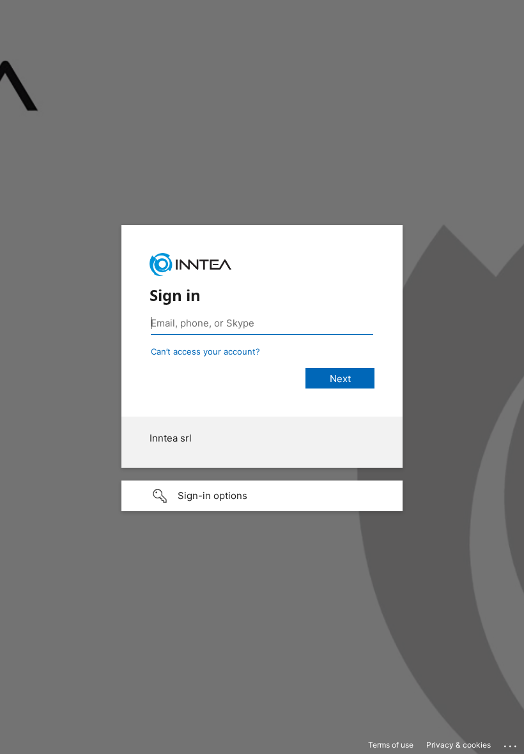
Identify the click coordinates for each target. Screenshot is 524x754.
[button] (262, 496)
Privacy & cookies (458, 745)
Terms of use (390, 745)
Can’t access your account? (205, 351)
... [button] (511, 743)
